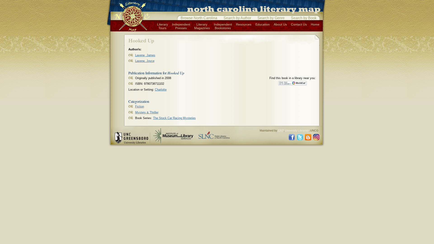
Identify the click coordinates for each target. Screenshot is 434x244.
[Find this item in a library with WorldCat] (292, 83)
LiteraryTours (162, 26)
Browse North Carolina (199, 18)
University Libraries (297, 130)
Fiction (139, 106)
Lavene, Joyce (144, 61)
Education (262, 24)
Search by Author (237, 18)
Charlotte (161, 89)
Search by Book (303, 18)
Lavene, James (145, 55)
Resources (243, 24)
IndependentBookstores (223, 26)
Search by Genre (271, 18)
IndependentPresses (181, 26)
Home (315, 24)
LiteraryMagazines (202, 26)
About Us (280, 24)
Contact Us (299, 24)
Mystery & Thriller (146, 112)
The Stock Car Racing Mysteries (174, 118)
